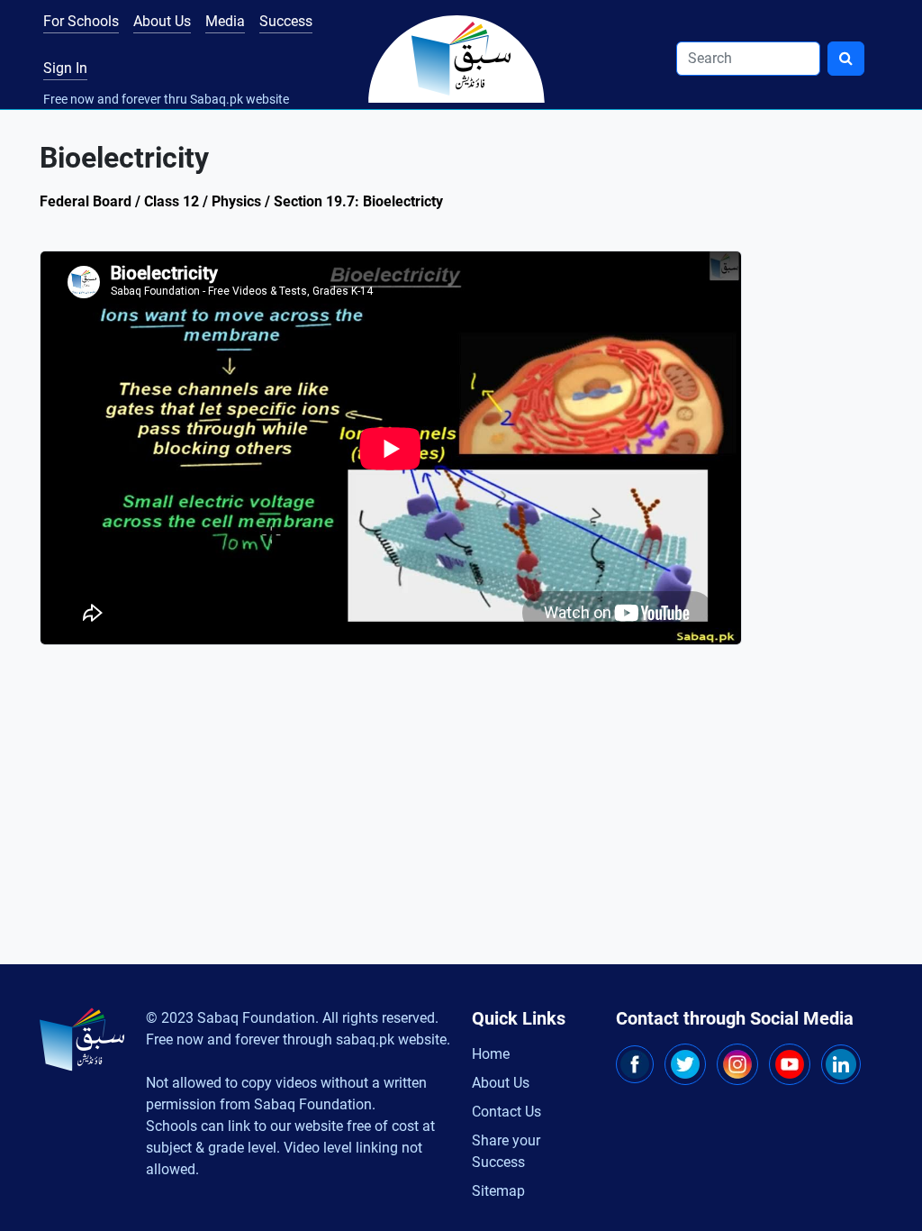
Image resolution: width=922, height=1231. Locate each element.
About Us (162, 21)
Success (285, 21)
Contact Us (506, 1111)
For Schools (81, 21)
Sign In (65, 68)
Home (491, 1053)
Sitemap (498, 1190)
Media (225, 21)
